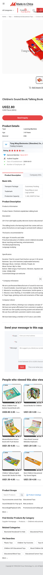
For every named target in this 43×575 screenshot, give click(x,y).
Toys (10, 16)
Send (22, 367)
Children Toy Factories (25, 543)
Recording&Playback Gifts (11, 508)
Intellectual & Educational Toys (23, 16)
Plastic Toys (8, 543)
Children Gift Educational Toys (14, 548)
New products (28, 504)
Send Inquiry (22, 118)
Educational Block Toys (12, 554)
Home (4, 16)
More (4, 558)
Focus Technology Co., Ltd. (29, 566)
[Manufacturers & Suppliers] (21, 4)
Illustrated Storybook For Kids (14, 532)
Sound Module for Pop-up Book (12, 504)
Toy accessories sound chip (12, 499)
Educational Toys (29, 499)
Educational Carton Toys (34, 554)
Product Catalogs (34, 495)
